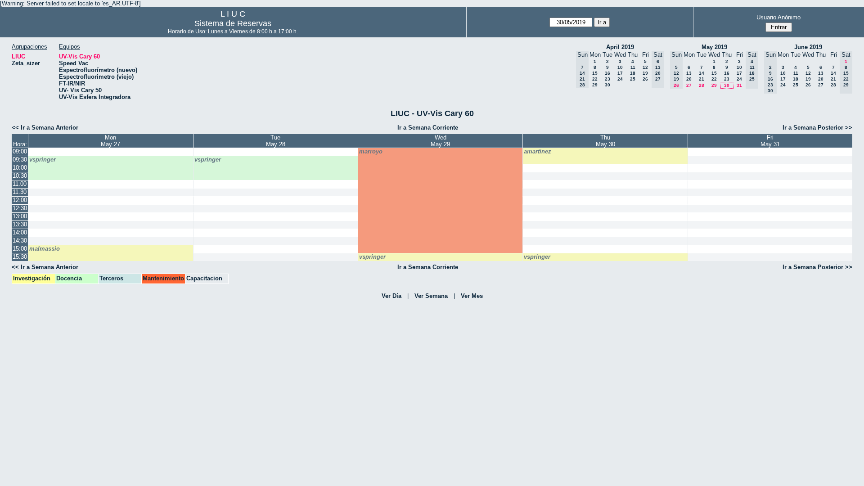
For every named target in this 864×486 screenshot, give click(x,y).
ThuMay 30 (605, 141)
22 (595, 78)
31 (739, 85)
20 (689, 78)
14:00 (20, 232)
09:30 (20, 159)
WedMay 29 (440, 141)
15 (595, 73)
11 (632, 67)
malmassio (44, 248)
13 (689, 73)
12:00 (20, 200)
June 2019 (808, 47)
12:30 (20, 208)
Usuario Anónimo (778, 17)
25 (632, 78)
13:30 (20, 224)
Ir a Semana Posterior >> (817, 127)
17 (620, 73)
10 (620, 67)
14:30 (20, 240)
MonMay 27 (110, 141)
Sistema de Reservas (232, 23)
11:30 (20, 192)
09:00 (20, 151)
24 (620, 78)
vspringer (42, 159)
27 (689, 85)
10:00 (20, 167)
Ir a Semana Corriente (427, 127)
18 (632, 73)
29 (595, 84)
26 (645, 78)
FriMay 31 (770, 141)
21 (701, 78)
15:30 (20, 256)
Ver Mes (472, 295)
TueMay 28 (275, 141)
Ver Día (391, 295)
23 (607, 78)
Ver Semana (431, 295)
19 (645, 73)
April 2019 (620, 47)
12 (645, 67)
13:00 (20, 216)
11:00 (20, 183)
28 (701, 85)
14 (701, 73)
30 (607, 84)
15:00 (20, 248)
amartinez (537, 151)
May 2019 (714, 47)
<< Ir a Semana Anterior (45, 127)
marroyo (370, 151)
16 (607, 73)
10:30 (20, 175)
